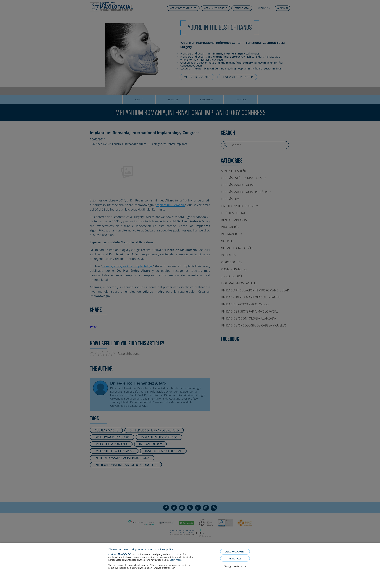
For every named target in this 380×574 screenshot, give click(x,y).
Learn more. (176, 559)
